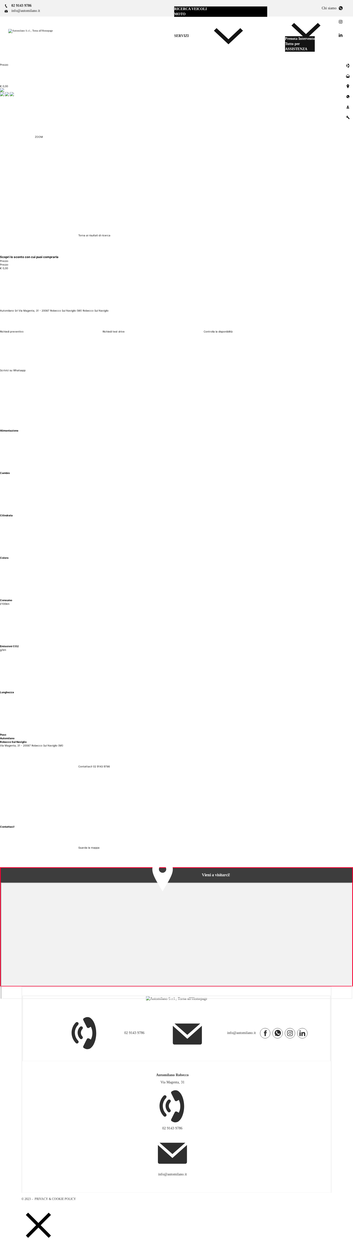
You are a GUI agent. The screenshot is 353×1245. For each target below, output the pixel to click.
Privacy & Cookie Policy (55, 1199)
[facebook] (265, 1033)
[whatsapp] (277, 1033)
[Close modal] (39, 1225)
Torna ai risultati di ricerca (94, 235)
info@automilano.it (241, 1033)
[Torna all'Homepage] (30, 31)
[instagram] (290, 1033)
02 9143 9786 (134, 1033)
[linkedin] (302, 1033)
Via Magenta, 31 (172, 1082)
